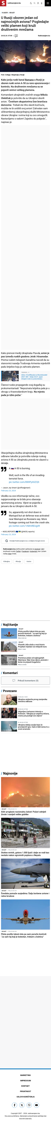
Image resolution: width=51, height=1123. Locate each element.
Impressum (25, 1080)
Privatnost (25, 1091)
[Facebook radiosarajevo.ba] (14, 1105)
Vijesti (5, 13)
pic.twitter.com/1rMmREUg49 (24, 525)
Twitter (18, 551)
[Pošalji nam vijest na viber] (29, 1105)
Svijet (12, 13)
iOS (42, 549)
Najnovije (10, 773)
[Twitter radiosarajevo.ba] (21, 1105)
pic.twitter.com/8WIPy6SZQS (24, 482)
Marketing (25, 1075)
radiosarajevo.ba (34, 1113)
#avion (29, 561)
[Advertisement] (25, 237)
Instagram (33, 551)
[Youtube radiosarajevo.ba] (36, 1105)
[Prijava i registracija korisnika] (38, 3)
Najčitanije (10, 624)
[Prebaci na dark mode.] (31, 3)
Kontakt (25, 1086)
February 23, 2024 (8, 490)
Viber (10, 554)
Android (37, 549)
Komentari (10, 673)
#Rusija (18, 561)
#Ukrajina (6, 561)
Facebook (25, 551)
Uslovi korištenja (26, 1096)
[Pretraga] (34, 3)
